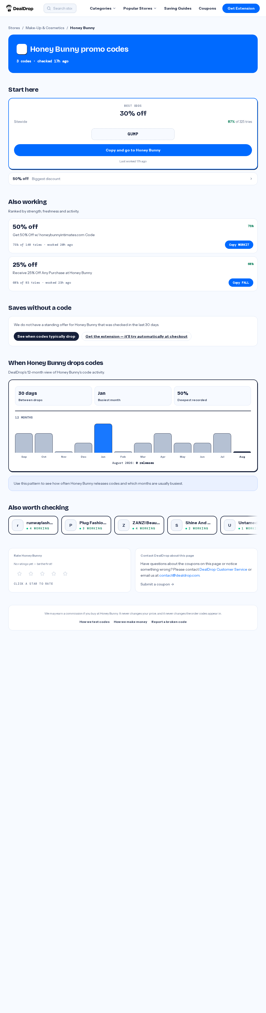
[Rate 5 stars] (65, 573)
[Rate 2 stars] (31, 573)
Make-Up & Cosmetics (45, 27)
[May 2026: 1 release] (182, 447)
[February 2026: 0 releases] (123, 451)
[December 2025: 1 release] (83, 447)
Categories (100, 8)
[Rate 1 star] (19, 573)
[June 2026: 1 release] (202, 447)
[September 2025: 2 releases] (24, 443)
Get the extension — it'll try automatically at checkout (136, 336)
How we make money (130, 622)
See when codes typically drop (46, 336)
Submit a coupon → (157, 584)
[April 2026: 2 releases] (162, 443)
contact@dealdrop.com (179, 575)
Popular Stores (137, 8)
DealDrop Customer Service (223, 569)
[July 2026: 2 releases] (222, 443)
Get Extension (241, 8)
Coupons (207, 8)
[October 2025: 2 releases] (43, 443)
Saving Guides (177, 8)
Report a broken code (169, 622)
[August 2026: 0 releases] (242, 451)
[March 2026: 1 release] (143, 447)
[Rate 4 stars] (53, 573)
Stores (14, 27)
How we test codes (94, 622)
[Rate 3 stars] (42, 573)
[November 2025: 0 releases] (63, 451)
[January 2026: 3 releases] (103, 438)
